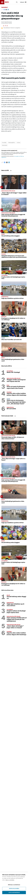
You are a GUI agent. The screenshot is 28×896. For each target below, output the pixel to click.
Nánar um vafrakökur (10, 880)
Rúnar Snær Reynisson (6, 22)
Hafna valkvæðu (14, 888)
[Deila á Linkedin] (8, 10)
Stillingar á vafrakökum (14, 884)
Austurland (4, 7)
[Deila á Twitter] (6, 10)
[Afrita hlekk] (2, 10)
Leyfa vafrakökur (14, 892)
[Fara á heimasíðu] (5, 2)
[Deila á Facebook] (4, 10)
